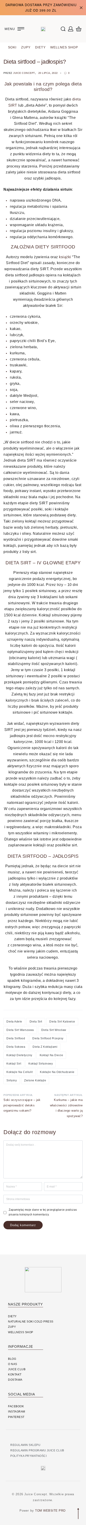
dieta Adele (14, 1021)
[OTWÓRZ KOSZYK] (79, 29)
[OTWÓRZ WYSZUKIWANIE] (63, 28)
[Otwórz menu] (14, 29)
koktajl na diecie (51, 1055)
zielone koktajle (35, 1080)
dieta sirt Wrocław (53, 1030)
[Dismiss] (81, 7)
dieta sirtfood (15, 1038)
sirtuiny (11, 1080)
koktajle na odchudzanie (57, 1072)
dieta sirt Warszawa (20, 1030)
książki (65, 257)
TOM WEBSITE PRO (51, 1510)
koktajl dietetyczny (19, 1055)
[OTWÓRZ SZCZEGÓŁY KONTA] (70, 29)
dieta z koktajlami (45, 1046)
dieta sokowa (15, 1046)
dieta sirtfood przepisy (48, 1038)
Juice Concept (24, 73)
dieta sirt (36, 1021)
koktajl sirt (13, 1063)
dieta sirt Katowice (62, 1021)
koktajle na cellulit (19, 1072)
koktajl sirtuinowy (40, 1063)
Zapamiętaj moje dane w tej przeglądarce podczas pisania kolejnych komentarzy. (43, 1212)
